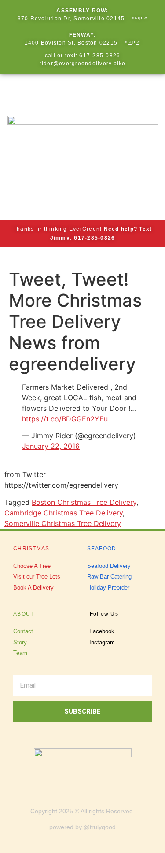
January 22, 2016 (51, 446)
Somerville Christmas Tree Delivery (62, 523)
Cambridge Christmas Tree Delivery (63, 512)
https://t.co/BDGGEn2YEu (65, 418)
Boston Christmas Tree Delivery (84, 502)
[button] (82, 91)
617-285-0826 (99, 56)
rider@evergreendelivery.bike (83, 63)
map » (139, 17)
